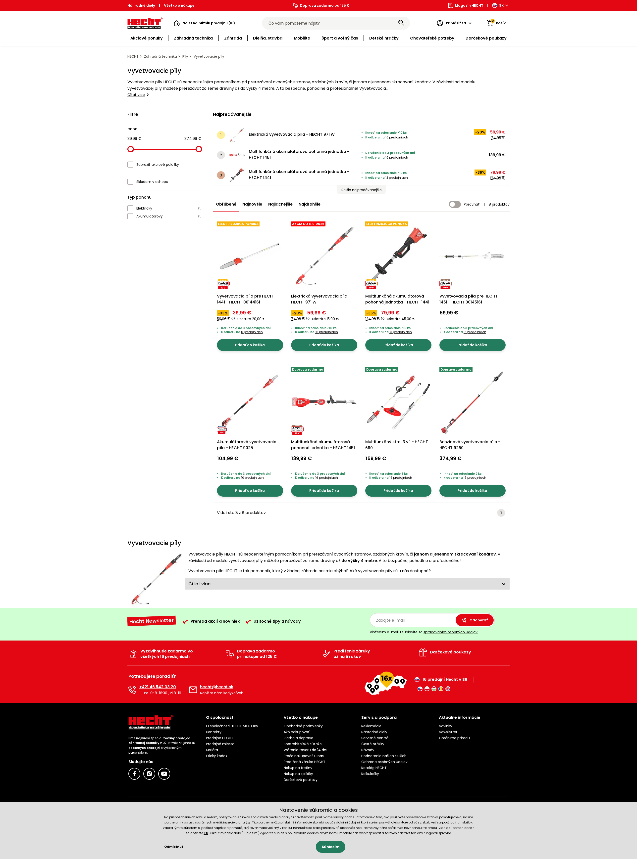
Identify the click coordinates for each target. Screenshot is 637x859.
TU (206, 833)
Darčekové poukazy (301, 779)
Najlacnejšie (280, 204)
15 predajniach (475, 332)
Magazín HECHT (469, 5)
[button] (204, 23)
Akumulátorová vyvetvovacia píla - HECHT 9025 (246, 445)
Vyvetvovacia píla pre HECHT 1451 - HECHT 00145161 (468, 299)
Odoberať (479, 620)
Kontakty (213, 732)
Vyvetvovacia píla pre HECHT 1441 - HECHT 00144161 (246, 299)
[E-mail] (193, 690)
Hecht (133, 56)
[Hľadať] (401, 23)
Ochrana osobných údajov (384, 761)
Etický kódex (216, 755)
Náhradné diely (141, 5)
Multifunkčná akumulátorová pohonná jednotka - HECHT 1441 (299, 174)
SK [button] (501, 5)
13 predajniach (396, 177)
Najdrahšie (309, 204)
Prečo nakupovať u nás (304, 755)
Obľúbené (226, 204)
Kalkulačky (370, 773)
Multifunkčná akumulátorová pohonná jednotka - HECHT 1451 (299, 154)
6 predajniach (252, 332)
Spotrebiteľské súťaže (303, 743)
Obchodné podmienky (303, 726)
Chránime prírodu (454, 737)
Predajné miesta (220, 743)
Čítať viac (136, 94)
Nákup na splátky (298, 773)
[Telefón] (132, 690)
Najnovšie (252, 204)
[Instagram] (149, 774)
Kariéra (212, 749)
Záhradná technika (160, 56)
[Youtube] (164, 774)
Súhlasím (330, 846)
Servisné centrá (374, 737)
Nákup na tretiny (298, 767)
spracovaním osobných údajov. (451, 632)
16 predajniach (396, 137)
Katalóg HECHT (374, 767)
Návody (367, 749)
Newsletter (448, 732)
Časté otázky (372, 743)
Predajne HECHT (219, 737)
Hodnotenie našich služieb (384, 755)
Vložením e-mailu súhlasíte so (424, 632)
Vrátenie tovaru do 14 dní (305, 749)
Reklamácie (371, 726)
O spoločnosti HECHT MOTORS (232, 726)
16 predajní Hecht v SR (445, 679)
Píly (185, 56)
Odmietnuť (173, 847)
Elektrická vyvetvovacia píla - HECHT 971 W (292, 134)
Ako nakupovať (297, 732)
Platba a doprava (298, 737)
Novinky (445, 726)
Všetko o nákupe (179, 5)
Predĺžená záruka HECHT (304, 761)
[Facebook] (134, 774)
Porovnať (472, 204)
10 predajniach (252, 477)
